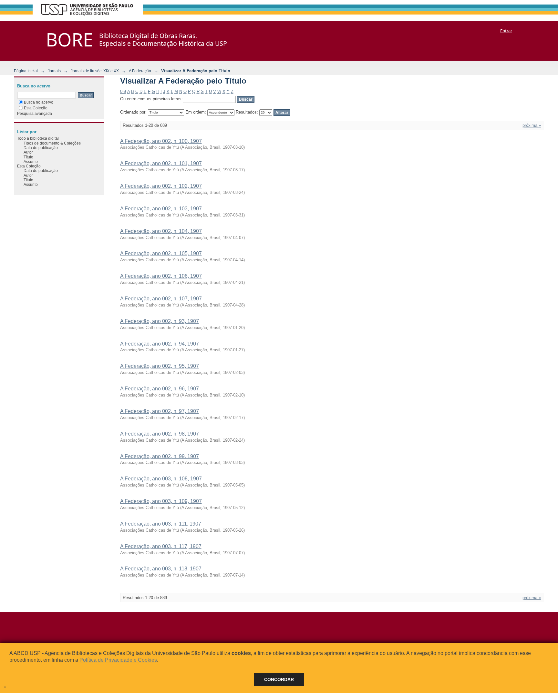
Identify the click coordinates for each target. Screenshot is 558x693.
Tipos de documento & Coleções (52, 143)
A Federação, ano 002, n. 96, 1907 (159, 388)
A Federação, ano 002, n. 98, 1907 (159, 434)
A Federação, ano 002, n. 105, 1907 (161, 253)
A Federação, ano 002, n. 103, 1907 (161, 208)
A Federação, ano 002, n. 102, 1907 (161, 186)
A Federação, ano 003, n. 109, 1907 (161, 501)
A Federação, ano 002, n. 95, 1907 (159, 366)
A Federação (140, 71)
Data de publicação (41, 148)
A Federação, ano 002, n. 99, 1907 (159, 456)
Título (28, 157)
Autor (28, 152)
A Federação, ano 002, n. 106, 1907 (161, 276)
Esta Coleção (35, 108)
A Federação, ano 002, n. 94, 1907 (159, 343)
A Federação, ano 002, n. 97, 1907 (159, 411)
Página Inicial (26, 71)
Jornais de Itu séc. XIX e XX (95, 71)
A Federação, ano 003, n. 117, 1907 (161, 546)
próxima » (531, 125)
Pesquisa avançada (34, 113)
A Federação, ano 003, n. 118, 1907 (161, 568)
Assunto (31, 161)
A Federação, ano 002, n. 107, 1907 (161, 298)
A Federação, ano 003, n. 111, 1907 (160, 524)
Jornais (54, 71)
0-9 (123, 91)
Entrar (506, 31)
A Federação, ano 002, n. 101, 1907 (161, 163)
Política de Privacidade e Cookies (118, 660)
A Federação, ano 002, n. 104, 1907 (161, 231)
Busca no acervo (38, 102)
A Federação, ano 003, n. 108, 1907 (161, 478)
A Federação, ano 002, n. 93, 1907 (159, 321)
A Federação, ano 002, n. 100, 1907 (161, 141)
